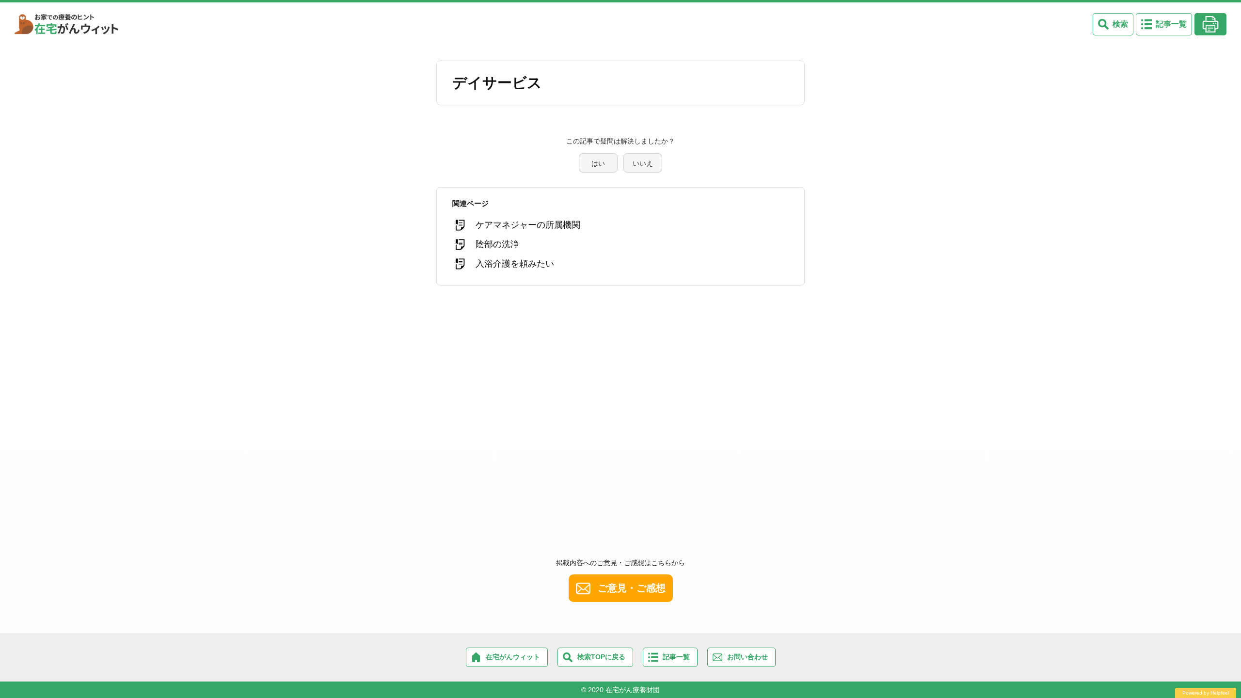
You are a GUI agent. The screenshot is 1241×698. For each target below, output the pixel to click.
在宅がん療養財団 (632, 690)
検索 (1120, 24)
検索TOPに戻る (601, 657)
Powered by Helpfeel (1205, 693)
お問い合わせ (747, 657)
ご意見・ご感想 (632, 588)
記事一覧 (1171, 24)
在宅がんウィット (513, 657)
